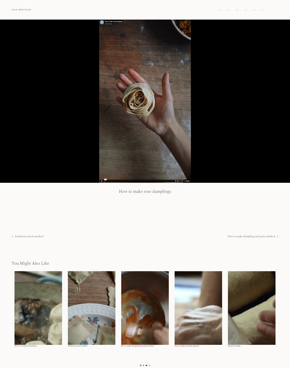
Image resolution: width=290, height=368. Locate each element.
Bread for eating (234, 346)
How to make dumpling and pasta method (137, 346)
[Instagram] (141, 365)
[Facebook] (143, 365)
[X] (149, 365)
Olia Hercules (21, 9)
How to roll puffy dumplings (25, 346)
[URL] (146, 365)
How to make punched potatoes (187, 346)
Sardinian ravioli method (77, 346)
